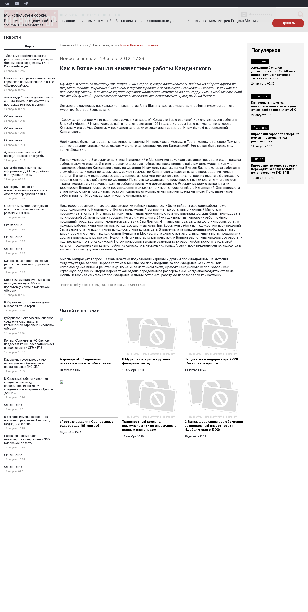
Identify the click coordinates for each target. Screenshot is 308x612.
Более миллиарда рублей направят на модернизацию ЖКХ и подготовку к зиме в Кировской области (29, 285)
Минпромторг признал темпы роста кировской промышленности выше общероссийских (29, 82)
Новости (12, 37)
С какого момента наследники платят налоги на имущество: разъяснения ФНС (26, 209)
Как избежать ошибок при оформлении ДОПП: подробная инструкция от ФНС (26, 171)
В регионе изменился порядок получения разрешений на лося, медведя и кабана (27, 420)
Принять (288, 23)
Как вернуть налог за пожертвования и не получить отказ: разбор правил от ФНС (25, 190)
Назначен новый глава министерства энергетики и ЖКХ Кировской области (27, 439)
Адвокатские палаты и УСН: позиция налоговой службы (24, 154)
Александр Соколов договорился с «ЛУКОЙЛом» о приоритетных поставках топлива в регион (28, 101)
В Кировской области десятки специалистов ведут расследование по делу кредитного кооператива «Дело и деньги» (28, 386)
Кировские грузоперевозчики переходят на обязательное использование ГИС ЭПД (25, 363)
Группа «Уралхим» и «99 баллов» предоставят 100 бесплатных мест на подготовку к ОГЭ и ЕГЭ (29, 344)
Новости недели (104, 45)
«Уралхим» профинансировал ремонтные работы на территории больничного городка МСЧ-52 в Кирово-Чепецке (28, 61)
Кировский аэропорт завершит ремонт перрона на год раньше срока (26, 264)
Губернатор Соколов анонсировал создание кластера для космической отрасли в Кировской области (29, 323)
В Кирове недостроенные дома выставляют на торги (27, 304)
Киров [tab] (30, 46)
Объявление (13, 116)
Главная (66, 45)
